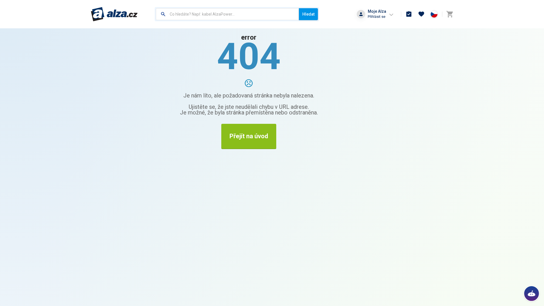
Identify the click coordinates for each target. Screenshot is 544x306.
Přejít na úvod (249, 136)
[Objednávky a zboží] (408, 14)
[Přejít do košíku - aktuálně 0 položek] (449, 14)
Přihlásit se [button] (376, 16)
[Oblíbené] (421, 14)
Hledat (308, 14)
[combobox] (227, 14)
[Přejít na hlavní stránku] (114, 14)
